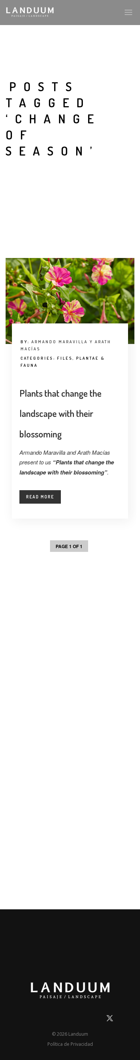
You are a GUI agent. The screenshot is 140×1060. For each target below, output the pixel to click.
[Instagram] (56, 1019)
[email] (29, 1019)
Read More (40, 497)
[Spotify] (96, 1019)
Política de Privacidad (70, 1044)
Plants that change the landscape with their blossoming (60, 413)
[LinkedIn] (43, 1019)
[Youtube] (69, 1019)
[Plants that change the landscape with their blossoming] (70, 301)
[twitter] (109, 1020)
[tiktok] (82, 1019)
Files (64, 358)
